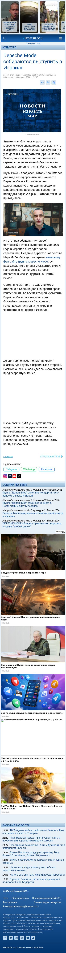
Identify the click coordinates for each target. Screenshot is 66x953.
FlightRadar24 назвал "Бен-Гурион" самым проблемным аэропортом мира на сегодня (31, 839)
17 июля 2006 (52, 510)
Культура (9, 47)
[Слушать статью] (57, 82)
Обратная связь (20, 898)
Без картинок (10, 902)
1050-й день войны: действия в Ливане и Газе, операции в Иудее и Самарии (33, 832)
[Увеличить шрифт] (48, 82)
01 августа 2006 (53, 489)
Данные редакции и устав (47, 902)
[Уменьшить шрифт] (42, 82)
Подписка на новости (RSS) (46, 898)
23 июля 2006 (52, 500)
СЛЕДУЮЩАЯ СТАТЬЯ (50, 456)
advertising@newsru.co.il (26, 906)
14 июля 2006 (52, 520)
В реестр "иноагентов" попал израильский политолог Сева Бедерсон (31, 880)
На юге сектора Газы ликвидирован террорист (37, 874)
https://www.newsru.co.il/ (17, 489)
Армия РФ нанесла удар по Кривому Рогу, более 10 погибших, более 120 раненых (30, 854)
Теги (5, 898)
